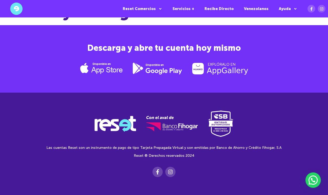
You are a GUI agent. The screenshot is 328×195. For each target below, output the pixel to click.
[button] (313, 180)
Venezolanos (256, 8)
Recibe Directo (219, 8)
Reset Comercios (139, 8)
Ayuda (285, 8)
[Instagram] (321, 9)
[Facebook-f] (311, 9)
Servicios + (183, 8)
